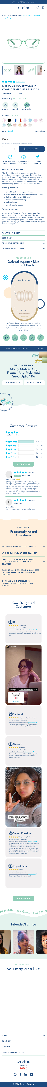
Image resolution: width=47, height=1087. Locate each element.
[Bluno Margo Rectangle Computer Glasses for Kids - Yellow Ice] (14, 1016)
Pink (35, 120)
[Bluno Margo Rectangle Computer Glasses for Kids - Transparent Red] (12, 1013)
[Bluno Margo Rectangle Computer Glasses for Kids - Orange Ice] (12, 1016)
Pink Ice (41, 120)
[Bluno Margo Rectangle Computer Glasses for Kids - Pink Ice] (4, 1016)
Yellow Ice (20, 125)
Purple (25, 120)
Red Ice (25, 125)
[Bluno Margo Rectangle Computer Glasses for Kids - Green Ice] (9, 1016)
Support (6, 1047)
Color (10, 116)
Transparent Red (20, 120)
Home (4, 15)
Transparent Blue (15, 120)
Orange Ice (15, 125)
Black (9, 120)
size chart (7, 238)
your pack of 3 (13, 383)
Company (6, 1041)
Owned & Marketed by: (13, 1053)
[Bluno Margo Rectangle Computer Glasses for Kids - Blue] (16, 1013)
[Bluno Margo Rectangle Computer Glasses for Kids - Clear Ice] (19, 1016)
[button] (9, 82)
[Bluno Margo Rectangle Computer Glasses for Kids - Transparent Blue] (9, 1013)
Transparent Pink (4, 120)
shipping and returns (13, 248)
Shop (4, 1035)
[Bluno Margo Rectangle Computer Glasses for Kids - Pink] (19, 1013)
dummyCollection (14, 15)
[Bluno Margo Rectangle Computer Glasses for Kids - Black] (7, 1013)
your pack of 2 (34, 383)
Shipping (14, 144)
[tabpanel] (23, 942)
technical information (13, 243)
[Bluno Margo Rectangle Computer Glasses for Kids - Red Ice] (16, 1016)
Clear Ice (30, 125)
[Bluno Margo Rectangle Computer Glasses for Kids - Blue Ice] (7, 1016)
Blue (30, 120)
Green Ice (9, 125)
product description (12, 169)
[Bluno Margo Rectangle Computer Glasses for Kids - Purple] (14, 1013)
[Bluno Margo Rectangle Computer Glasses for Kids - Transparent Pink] (4, 1013)
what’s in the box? (11, 233)
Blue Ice (4, 125)
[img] (21, 473)
